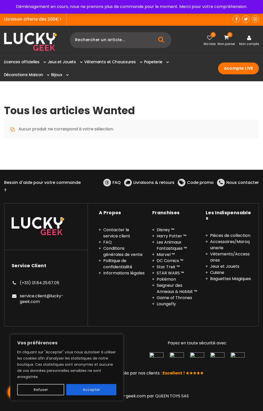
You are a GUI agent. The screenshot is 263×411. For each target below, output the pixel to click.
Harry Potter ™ (171, 236)
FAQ (116, 182)
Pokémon (166, 279)
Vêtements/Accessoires (230, 257)
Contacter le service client (116, 233)
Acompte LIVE (238, 68)
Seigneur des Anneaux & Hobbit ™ (177, 288)
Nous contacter (242, 182)
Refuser (41, 389)
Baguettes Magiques (230, 279)
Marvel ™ (166, 254)
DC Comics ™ (170, 261)
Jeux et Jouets (224, 266)
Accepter (91, 389)
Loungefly (166, 304)
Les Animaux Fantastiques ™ (172, 245)
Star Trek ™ (168, 267)
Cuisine (217, 272)
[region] (66, 367)
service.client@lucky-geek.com (41, 299)
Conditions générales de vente (123, 251)
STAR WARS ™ (170, 273)
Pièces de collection (230, 235)
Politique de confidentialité (117, 264)
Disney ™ (165, 230)
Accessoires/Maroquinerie (230, 245)
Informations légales (124, 273)
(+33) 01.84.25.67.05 (39, 283)
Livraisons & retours (153, 182)
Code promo (200, 182)
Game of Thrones (174, 298)
